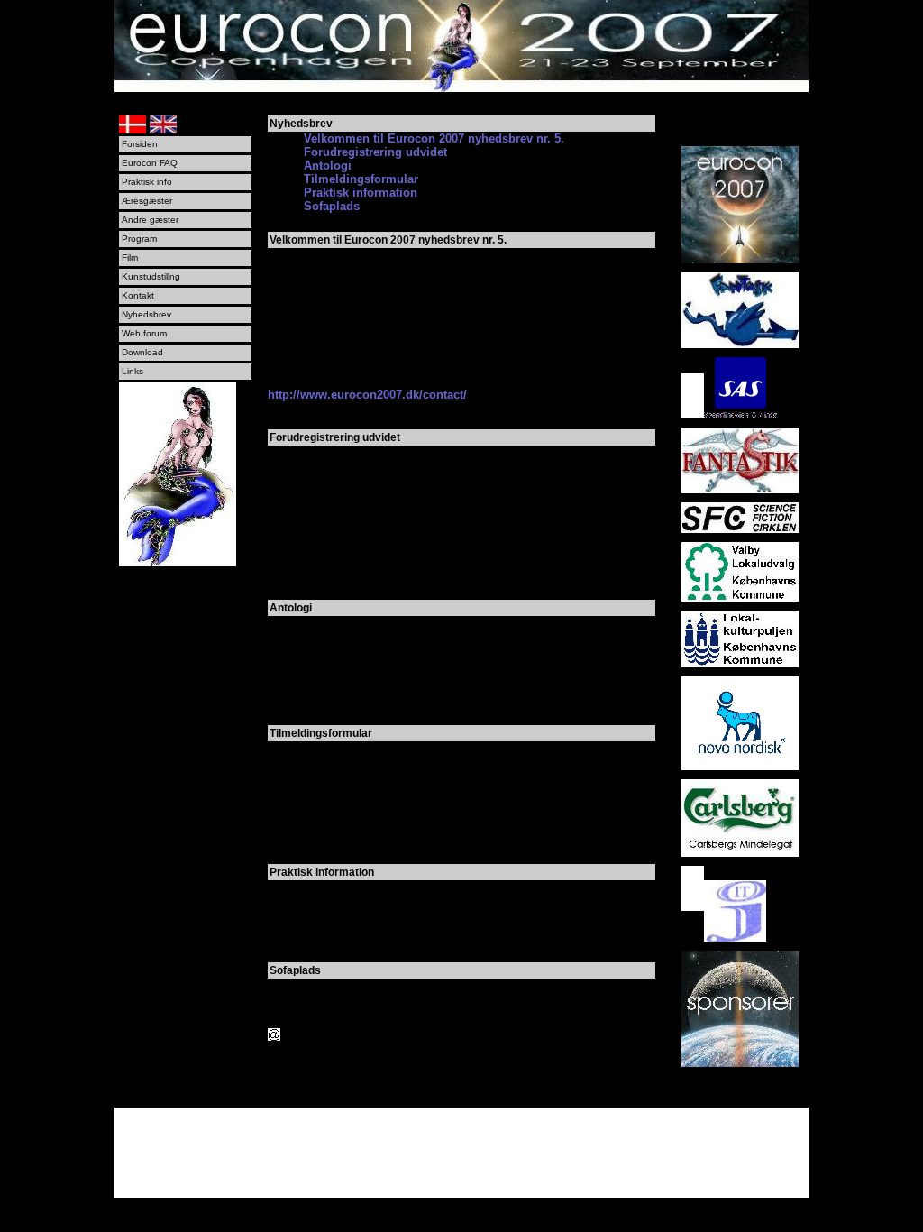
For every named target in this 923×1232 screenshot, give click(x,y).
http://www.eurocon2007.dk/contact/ (367, 394)
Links (132, 371)
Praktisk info (147, 182)
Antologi (328, 165)
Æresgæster (147, 201)
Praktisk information (360, 192)
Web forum (144, 333)
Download (142, 352)
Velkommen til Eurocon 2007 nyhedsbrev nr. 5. (434, 138)
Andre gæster (150, 220)
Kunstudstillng (151, 276)
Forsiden (140, 144)
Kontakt (138, 295)
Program (139, 239)
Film (130, 257)
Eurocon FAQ (150, 163)
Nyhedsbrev (146, 314)
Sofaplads (332, 206)
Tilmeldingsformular (361, 179)
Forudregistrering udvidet (375, 152)
